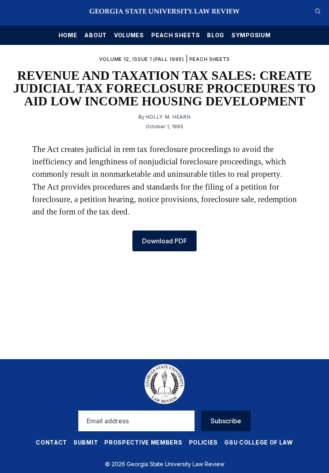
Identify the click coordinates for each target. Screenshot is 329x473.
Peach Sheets (175, 35)
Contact (51, 442)
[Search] (318, 11)
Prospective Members (143, 442)
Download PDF (164, 241)
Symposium (251, 35)
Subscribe (226, 421)
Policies (203, 442)
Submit (85, 442)
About (95, 35)
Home (68, 35)
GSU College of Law (258, 442)
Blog (215, 35)
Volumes (129, 35)
